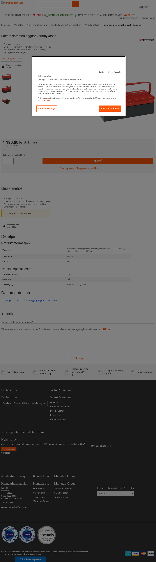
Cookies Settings (46, 108)
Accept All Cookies (110, 108)
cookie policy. (46, 100)
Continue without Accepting (110, 72)
